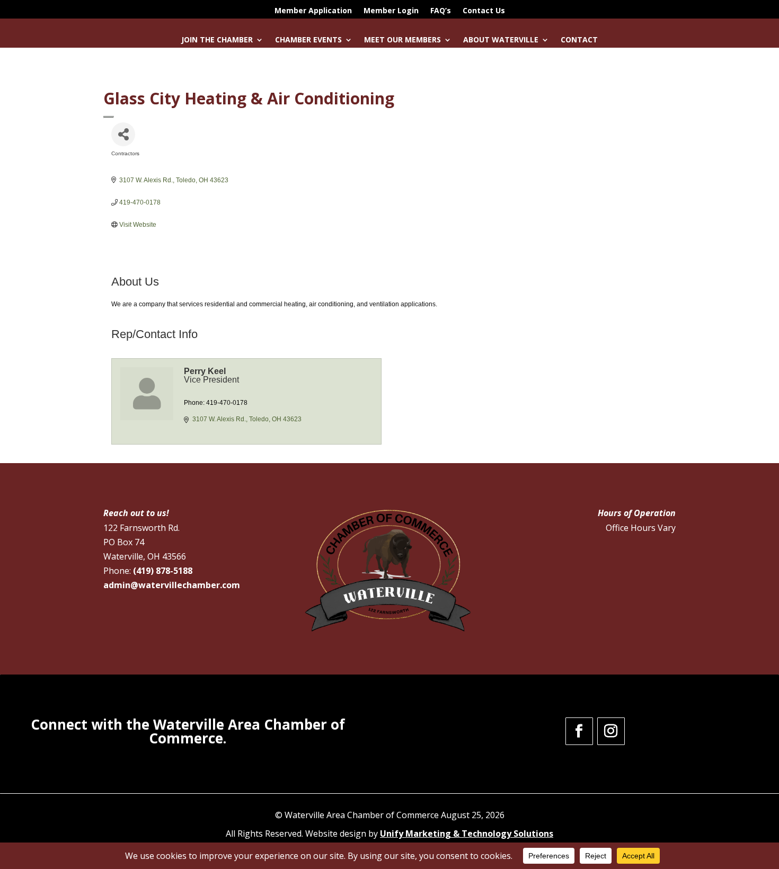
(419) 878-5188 (162, 571)
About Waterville (500, 40)
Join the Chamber (217, 40)
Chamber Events (308, 40)
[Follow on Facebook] (579, 731)
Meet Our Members (402, 40)
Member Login (391, 11)
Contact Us (484, 11)
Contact (579, 40)
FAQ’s (440, 11)
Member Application (313, 11)
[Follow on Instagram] (611, 731)
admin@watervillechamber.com (171, 585)
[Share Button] (123, 134)
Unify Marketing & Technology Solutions (466, 833)
